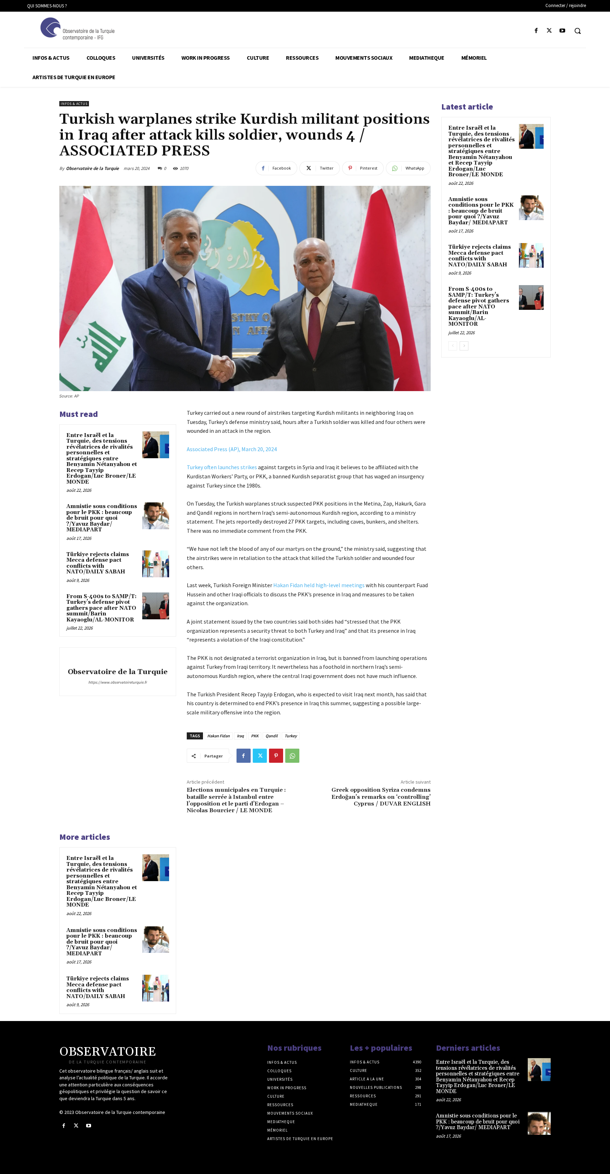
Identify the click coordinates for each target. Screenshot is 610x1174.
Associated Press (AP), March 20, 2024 (232, 449)
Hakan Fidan (218, 735)
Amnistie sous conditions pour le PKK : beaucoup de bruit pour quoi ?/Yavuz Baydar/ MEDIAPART (101, 518)
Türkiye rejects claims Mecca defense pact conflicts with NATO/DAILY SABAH (97, 563)
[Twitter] (549, 31)
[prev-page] (452, 345)
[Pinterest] (276, 756)
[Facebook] (536, 31)
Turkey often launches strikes (222, 467)
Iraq (240, 735)
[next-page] (464, 345)
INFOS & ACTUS (74, 103)
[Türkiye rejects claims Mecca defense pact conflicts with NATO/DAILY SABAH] (155, 563)
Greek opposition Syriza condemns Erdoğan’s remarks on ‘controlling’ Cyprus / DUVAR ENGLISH (381, 796)
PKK (254, 735)
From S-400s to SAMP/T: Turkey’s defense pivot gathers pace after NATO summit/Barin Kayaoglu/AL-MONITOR (101, 608)
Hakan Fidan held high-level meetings (319, 585)
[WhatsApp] (292, 756)
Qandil (271, 735)
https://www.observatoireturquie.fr (117, 682)
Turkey (291, 735)
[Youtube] (562, 31)
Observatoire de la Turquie (92, 168)
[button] (577, 30)
